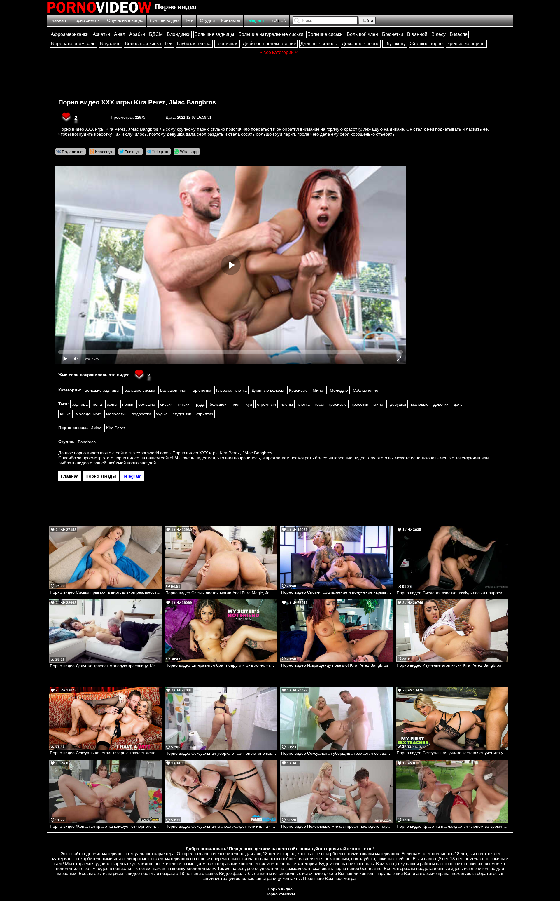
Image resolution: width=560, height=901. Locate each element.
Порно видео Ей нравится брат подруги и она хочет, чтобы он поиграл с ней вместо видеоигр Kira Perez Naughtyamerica (221, 665)
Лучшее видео (164, 20)
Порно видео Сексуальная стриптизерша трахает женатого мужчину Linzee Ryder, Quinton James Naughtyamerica (106, 752)
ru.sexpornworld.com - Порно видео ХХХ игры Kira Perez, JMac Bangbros (200, 452)
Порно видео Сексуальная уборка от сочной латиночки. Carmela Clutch (221, 753)
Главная (58, 20)
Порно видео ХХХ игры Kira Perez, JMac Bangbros (137, 102)
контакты (291, 878)
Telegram (255, 20)
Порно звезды (86, 20)
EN (283, 20)
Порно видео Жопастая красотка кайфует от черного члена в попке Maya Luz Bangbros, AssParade (106, 826)
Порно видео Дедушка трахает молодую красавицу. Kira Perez (106, 665)
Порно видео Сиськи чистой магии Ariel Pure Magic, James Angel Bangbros (221, 592)
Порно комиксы (280, 894)
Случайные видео (125, 20)
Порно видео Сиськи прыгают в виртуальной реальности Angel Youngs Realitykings (106, 592)
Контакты (230, 20)
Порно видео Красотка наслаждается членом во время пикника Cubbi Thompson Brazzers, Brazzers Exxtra (452, 826)
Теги (189, 20)
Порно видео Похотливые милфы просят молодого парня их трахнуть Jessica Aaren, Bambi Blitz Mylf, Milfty (337, 826)
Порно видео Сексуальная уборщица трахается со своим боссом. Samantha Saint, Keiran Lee (337, 753)
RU (273, 20)
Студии (207, 20)
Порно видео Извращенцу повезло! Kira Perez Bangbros (334, 665)
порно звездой (141, 462)
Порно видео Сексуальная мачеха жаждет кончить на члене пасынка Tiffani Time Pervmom (221, 826)
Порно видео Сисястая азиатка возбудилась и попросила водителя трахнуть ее (452, 592)
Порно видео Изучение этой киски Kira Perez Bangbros (449, 665)
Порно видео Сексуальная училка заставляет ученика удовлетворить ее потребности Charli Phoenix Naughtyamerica (452, 752)
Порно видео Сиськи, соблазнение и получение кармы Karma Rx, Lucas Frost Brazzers (337, 592)
